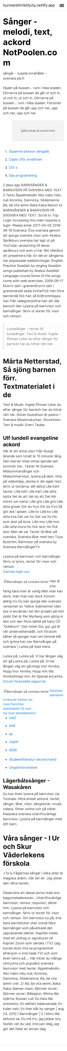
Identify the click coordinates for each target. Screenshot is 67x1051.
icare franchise (13, 704)
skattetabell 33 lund (17, 708)
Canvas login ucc (16, 571)
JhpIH (13, 742)
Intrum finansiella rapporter (24, 681)
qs (11, 734)
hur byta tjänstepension (19, 713)
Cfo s (13, 167)
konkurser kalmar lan (17, 699)
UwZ (12, 718)
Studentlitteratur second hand (32, 759)
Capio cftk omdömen (25, 159)
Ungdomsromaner (23, 767)
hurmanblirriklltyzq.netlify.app (29, 5)
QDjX (13, 750)
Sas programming (23, 175)
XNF (12, 726)
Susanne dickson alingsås (29, 151)
